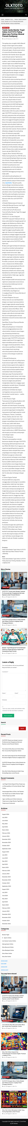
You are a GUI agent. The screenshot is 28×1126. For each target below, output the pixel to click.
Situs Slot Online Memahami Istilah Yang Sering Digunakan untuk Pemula (13, 772)
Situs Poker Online (7, 953)
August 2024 (5, 889)
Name (4, 693)
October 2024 (6, 883)
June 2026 (5, 820)
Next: (14, 559)
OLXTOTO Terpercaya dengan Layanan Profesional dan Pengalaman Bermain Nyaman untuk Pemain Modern (13, 593)
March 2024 (5, 905)
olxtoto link (4, 966)
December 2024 (6, 876)
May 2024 (5, 898)
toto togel (3, 963)
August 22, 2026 (11, 1057)
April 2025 (5, 864)
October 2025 (6, 845)
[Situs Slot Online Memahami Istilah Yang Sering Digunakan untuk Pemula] (14, 1099)
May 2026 (5, 823)
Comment (5, 671)
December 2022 (6, 923)
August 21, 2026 (11, 625)
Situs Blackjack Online (8, 950)
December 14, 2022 (12, 38)
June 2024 (5, 895)
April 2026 (5, 826)
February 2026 (6, 833)
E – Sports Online (6, 937)
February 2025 (6, 870)
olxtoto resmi (4, 969)
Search (3, 722)
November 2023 (6, 917)
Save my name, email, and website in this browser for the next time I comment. (14, 709)
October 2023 (6, 920)
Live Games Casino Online (9, 941)
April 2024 (5, 901)
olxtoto (14, 5)
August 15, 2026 (11, 653)
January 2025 (5, 873)
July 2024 (4, 892)
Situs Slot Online (6, 956)
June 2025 (5, 858)
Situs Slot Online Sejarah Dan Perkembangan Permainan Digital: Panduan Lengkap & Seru (14, 756)
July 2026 (4, 817)
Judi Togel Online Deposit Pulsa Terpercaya (13, 784)
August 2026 (5, 814)
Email (16, 693)
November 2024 (6, 880)
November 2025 (6, 842)
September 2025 (6, 848)
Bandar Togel (6, 27)
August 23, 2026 (11, 597)
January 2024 (5, 911)
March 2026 (5, 830)
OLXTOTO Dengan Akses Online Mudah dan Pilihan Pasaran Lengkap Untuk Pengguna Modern (13, 621)
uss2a (5, 38)
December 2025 (6, 839)
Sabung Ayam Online (7, 944)
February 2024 (6, 908)
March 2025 (5, 867)
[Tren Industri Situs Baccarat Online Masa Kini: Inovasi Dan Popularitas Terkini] (14, 1014)
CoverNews (23, 1121)
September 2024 (6, 886)
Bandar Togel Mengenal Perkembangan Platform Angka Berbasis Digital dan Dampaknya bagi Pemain (14, 649)
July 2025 (4, 855)
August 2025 (5, 851)
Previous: (14, 550)
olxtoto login (4, 960)
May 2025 (5, 861)
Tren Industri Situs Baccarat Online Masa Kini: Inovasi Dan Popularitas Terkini (13, 749)
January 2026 (5, 836)
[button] (2, 15)
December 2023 (6, 914)
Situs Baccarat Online (8, 947)
